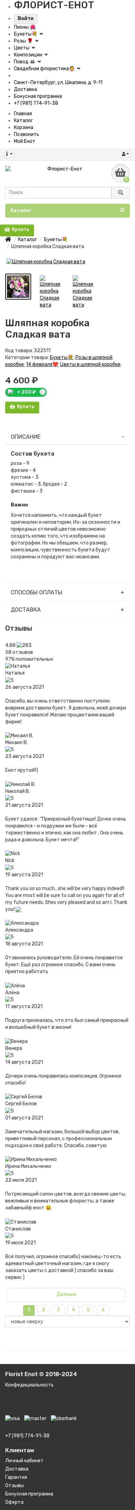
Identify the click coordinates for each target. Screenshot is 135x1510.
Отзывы (14, 1486)
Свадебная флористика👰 (45, 69)
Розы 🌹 (24, 41)
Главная (23, 114)
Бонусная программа (38, 96)
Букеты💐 (26, 34)
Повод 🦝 (25, 62)
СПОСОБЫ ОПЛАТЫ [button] (36, 592)
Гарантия (16, 1477)
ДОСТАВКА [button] (26, 609)
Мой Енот (24, 141)
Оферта (14, 1502)
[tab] (67, 437)
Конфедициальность (29, 1385)
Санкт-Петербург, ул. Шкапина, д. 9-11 (58, 82)
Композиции (28, 55)
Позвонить (26, 134)
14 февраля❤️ (42, 364)
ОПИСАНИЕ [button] (25, 436)
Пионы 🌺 (25, 27)
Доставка (25, 89)
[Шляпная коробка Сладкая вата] (67, 262)
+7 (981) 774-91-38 (36, 103)
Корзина (23, 127)
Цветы (22, 48)
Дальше (66, 1294)
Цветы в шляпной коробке (90, 364)
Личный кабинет (24, 1461)
